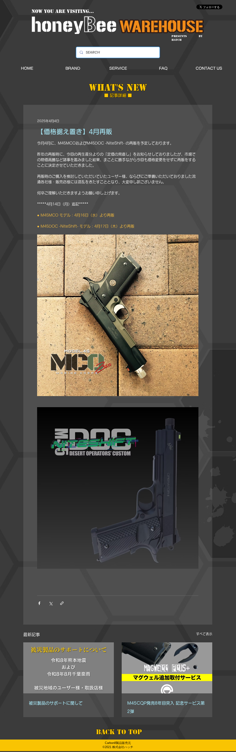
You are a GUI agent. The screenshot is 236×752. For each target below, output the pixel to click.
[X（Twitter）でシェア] (50, 603)
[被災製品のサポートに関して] (68, 667)
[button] (72, 68)
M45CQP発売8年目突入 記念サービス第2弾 (166, 707)
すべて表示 (204, 633)
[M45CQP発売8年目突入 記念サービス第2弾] (167, 667)
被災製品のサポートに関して (56, 703)
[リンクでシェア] (62, 603)
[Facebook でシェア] (39, 603)
